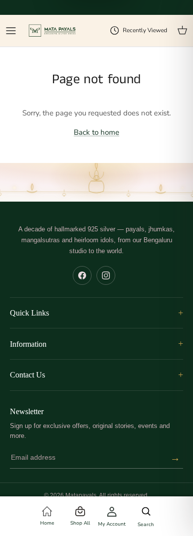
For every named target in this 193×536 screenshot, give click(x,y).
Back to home (96, 132)
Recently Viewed (145, 30)
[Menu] (11, 31)
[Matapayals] (53, 31)
